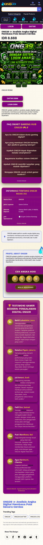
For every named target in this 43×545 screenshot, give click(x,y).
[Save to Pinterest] (24, 537)
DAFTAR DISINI (12, 98)
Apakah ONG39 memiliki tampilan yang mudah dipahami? (22, 165)
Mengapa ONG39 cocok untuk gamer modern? (21, 173)
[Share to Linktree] (18, 537)
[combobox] (19, 9)
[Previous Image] (1, 63)
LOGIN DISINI (12, 104)
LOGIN (11, 26)
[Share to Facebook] (13, 537)
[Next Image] (41, 63)
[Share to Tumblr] (36, 537)
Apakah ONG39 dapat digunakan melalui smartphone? (21, 152)
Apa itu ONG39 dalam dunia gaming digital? (21, 136)
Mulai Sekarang (26, 287)
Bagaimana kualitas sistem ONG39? (21, 158)
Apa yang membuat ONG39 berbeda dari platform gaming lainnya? (21, 144)
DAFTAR (32, 26)
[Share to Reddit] (30, 537)
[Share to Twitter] (7, 537)
